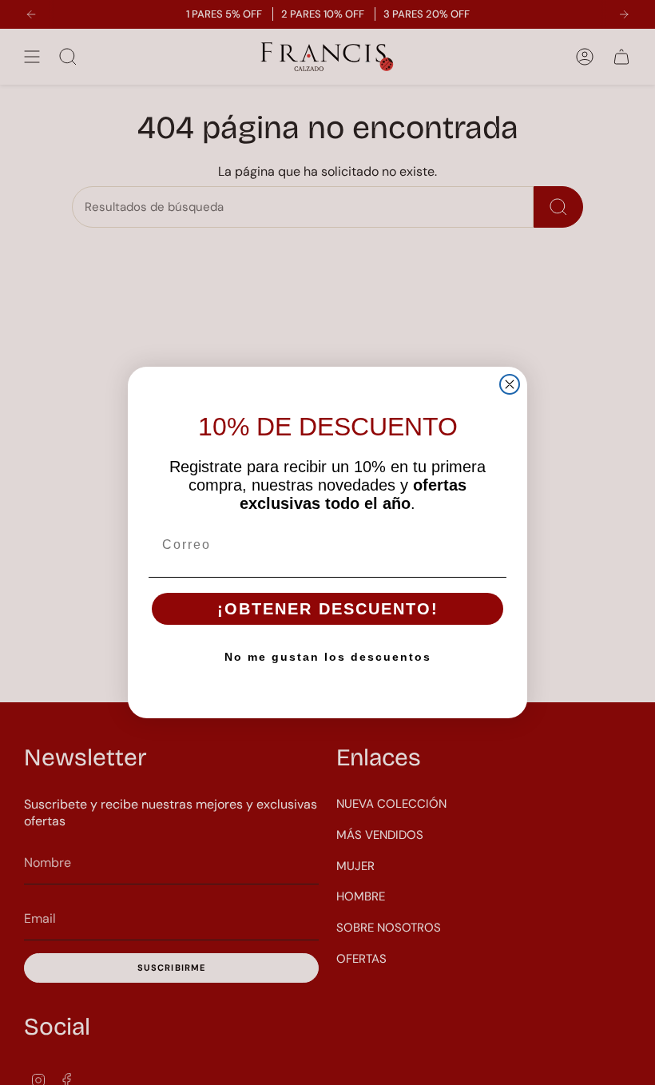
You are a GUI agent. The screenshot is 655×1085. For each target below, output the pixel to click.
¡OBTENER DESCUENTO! (328, 609)
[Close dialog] (509, 384)
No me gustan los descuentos (327, 656)
